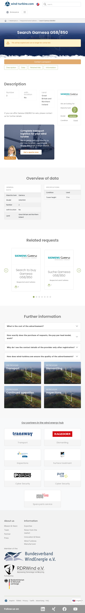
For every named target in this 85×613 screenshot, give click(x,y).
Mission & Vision (10, 526)
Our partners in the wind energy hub (42, 422)
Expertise (28, 526)
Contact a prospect (42, 62)
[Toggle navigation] (25, 12)
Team (6, 530)
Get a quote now (31, 152)
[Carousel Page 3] (39, 297)
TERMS (18, 600)
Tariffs (32, 600)
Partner (7, 534)
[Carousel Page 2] (36, 297)
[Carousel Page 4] (42, 297)
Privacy (25, 600)
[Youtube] (75, 609)
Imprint (12, 600)
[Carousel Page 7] (50, 297)
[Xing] (54, 609)
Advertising (40, 600)
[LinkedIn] (43, 609)
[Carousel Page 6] (47, 297)
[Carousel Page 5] (45, 297)
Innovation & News (32, 537)
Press (6, 538)
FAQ (47, 600)
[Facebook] (65, 609)
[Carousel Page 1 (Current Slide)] (34, 297)
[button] (37, 4)
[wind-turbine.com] (5, 21)
